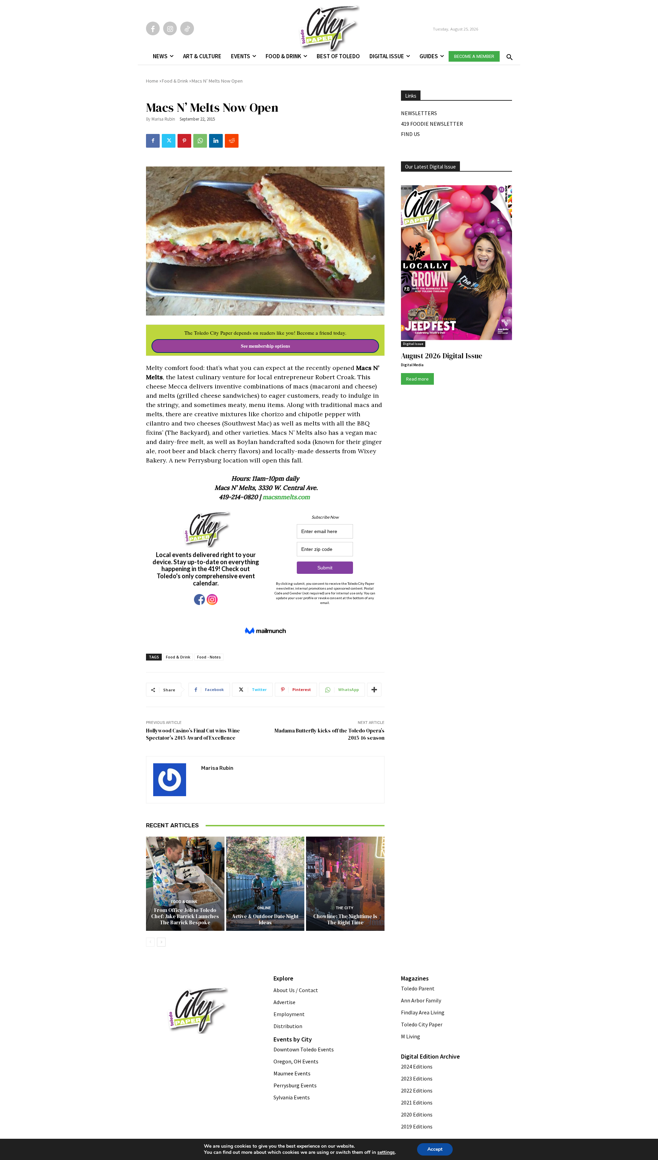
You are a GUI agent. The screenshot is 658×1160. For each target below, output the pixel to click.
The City (344, 908)
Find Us (410, 134)
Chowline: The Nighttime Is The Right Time (345, 919)
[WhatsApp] (200, 141)
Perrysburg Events (295, 1085)
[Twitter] (168, 141)
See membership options (265, 346)
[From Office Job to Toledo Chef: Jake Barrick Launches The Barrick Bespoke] (185, 883)
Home (152, 81)
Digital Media (412, 364)
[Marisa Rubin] (173, 779)
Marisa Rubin (163, 119)
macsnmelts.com (287, 497)
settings (386, 1152)
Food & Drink (175, 81)
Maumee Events (291, 1073)
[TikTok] (187, 28)
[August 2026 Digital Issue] (456, 264)
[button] (508, 55)
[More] (374, 689)
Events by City (292, 1039)
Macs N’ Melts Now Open (217, 81)
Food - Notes (209, 656)
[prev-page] (150, 942)
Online (264, 908)
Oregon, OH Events (295, 1061)
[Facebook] (153, 28)
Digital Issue (413, 344)
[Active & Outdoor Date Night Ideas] (265, 883)
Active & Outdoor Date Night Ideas (265, 919)
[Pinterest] (184, 141)
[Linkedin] (216, 141)
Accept (434, 1149)
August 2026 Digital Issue (441, 356)
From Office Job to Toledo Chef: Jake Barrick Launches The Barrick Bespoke (185, 916)
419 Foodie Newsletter (432, 123)
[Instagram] (170, 28)
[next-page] (161, 942)
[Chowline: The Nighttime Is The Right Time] (345, 883)
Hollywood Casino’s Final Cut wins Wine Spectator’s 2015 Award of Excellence (193, 734)
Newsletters (419, 113)
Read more (417, 379)
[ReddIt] (232, 141)
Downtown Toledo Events (303, 1049)
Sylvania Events (291, 1097)
